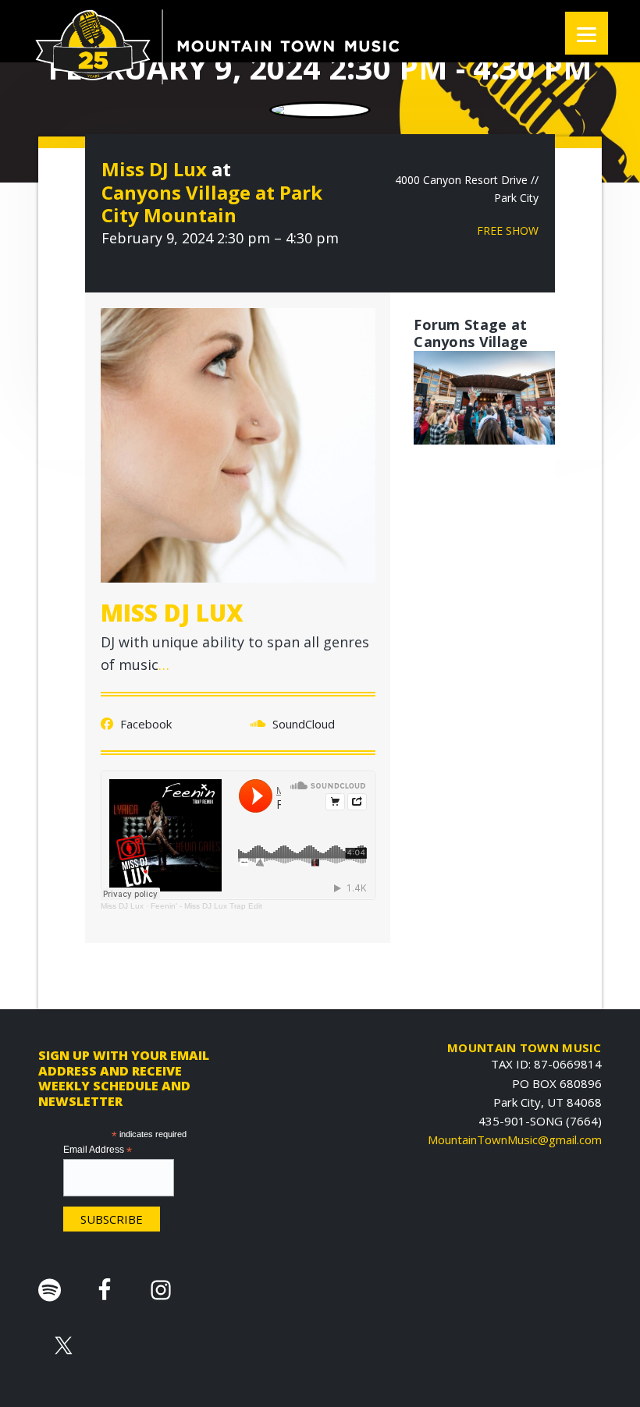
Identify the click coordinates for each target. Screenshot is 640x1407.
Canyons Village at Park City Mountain (211, 204)
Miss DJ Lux (154, 169)
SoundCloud (302, 724)
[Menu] (586, 33)
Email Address (97, 1150)
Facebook (144, 724)
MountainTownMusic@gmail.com (515, 1139)
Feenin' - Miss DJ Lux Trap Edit (206, 906)
